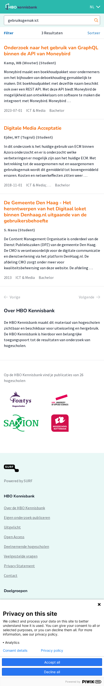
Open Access (14, 536)
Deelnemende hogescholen (26, 546)
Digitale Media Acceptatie (32, 128)
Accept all (52, 662)
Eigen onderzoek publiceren (27, 517)
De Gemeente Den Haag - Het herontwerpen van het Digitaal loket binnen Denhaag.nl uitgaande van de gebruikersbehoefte (45, 211)
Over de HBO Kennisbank (24, 507)
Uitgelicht (12, 527)
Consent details (15, 650)
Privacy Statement (19, 565)
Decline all (52, 672)
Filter (8, 33)
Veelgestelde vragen (20, 556)
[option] (52, 411)
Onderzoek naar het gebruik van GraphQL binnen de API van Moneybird (51, 50)
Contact (10, 575)
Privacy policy (52, 650)
